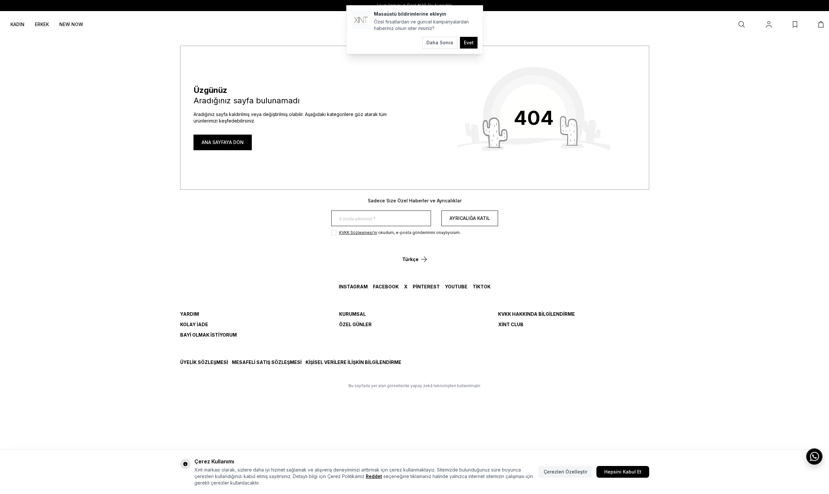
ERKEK (42, 24)
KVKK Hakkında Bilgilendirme (536, 314)
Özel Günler (355, 324)
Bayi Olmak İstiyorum (208, 335)
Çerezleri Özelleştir (565, 471)
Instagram (353, 286)
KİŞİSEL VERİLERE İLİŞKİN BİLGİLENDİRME (353, 362)
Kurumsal (352, 314)
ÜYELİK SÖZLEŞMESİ (204, 362)
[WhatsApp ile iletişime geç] (814, 456)
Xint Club (510, 324)
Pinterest (426, 286)
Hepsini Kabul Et (622, 471)
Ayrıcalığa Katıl (470, 218)
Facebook (386, 286)
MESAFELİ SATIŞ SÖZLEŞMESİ (267, 362)
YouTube (456, 286)
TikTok (482, 286)
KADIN (17, 24)
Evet (469, 42)
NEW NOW (71, 24)
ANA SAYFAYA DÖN (223, 142)
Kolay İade (194, 324)
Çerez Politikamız (345, 476)
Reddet (374, 476)
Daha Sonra (439, 42)
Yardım (189, 314)
